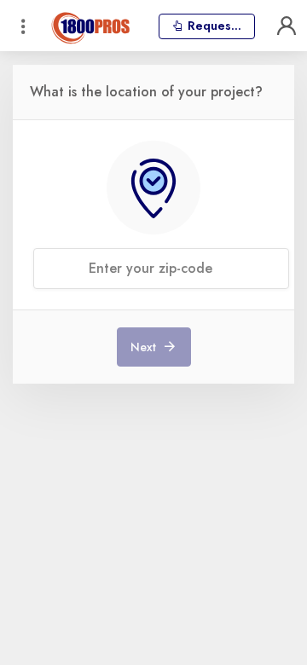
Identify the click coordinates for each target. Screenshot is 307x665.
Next (144, 347)
